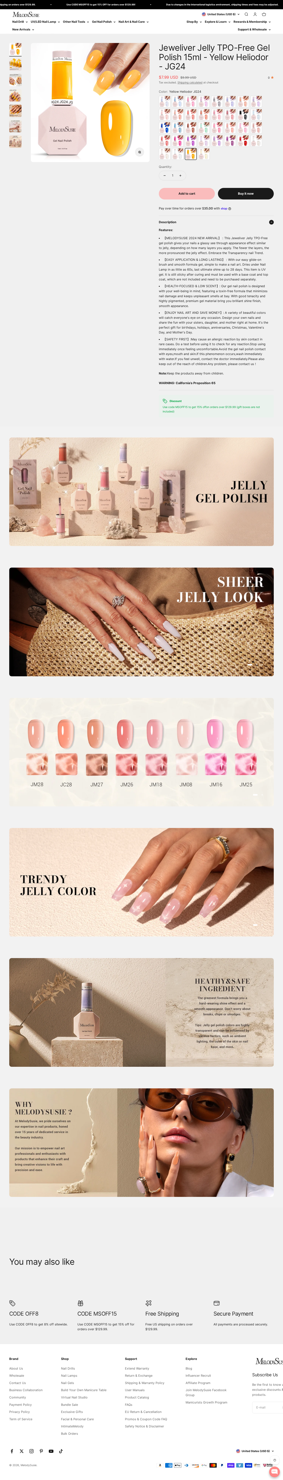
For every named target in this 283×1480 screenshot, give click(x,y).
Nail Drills (68, 1368)
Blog (189, 1368)
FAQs (128, 1405)
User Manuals (135, 1390)
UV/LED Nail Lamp (43, 22)
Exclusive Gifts (72, 1412)
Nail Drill (18, 22)
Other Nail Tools (74, 22)
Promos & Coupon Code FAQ (146, 1419)
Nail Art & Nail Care (132, 22)
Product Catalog (137, 1397)
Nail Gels (67, 1383)
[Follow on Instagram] (31, 1451)
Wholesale (16, 1375)
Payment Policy (20, 1405)
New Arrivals (21, 29)
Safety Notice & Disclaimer (144, 1426)
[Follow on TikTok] (61, 1451)
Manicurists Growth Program (206, 1402)
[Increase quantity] (180, 175)
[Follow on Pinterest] (41, 1451)
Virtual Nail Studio (74, 1397)
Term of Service (20, 1419)
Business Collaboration (26, 1390)
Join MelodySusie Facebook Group (206, 1392)
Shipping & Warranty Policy (144, 1383)
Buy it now (246, 193)
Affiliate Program (198, 1383)
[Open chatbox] (274, 1472)
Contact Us (17, 1383)
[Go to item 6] (15, 127)
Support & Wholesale (252, 29)
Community (17, 1397)
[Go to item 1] (15, 49)
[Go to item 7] (15, 142)
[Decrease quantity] (164, 175)
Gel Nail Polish (102, 22)
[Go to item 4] (15, 96)
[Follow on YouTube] (51, 1451)
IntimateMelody (72, 1426)
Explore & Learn (216, 22)
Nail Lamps (69, 1375)
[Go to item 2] (15, 65)
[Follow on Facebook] (11, 1451)
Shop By (192, 22)
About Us (16, 1368)
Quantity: (165, 167)
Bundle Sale (69, 1405)
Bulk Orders (69, 1433)
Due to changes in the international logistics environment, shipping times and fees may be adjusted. (146, 4)
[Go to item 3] (15, 80)
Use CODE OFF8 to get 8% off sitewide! (255, 4)
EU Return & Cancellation (143, 1412)
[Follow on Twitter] (21, 1451)
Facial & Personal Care (77, 1419)
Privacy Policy (19, 1412)
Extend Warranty (137, 1368)
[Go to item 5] (15, 111)
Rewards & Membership (250, 22)
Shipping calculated (190, 82)
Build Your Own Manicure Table (83, 1390)
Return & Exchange (138, 1375)
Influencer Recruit (198, 1375)
